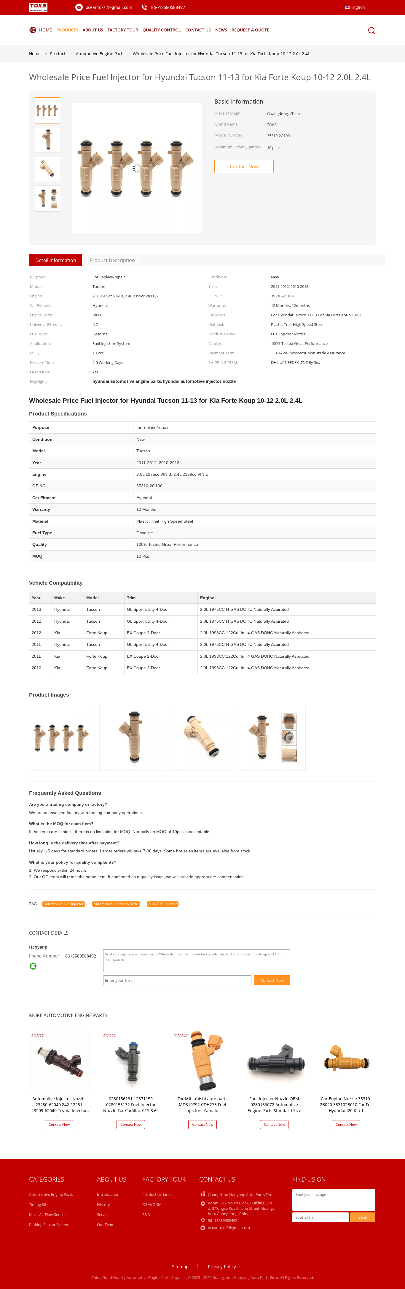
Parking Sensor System (49, 1224)
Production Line (156, 1194)
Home (45, 30)
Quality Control (162, 30)
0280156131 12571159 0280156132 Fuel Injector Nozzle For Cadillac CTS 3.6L (131, 1104)
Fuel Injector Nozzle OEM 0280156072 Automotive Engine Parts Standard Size (274, 1104)
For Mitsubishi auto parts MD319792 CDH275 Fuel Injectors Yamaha (203, 1104)
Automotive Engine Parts (51, 1194)
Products (67, 30)
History (103, 1204)
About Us (93, 30)
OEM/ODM (152, 1204)
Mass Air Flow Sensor (47, 1214)
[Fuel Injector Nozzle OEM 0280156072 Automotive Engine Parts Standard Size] (275, 1061)
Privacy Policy (222, 1266)
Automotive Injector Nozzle (116, 903)
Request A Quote (250, 30)
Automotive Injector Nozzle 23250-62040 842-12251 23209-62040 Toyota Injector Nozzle (59, 1107)
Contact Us (198, 30)
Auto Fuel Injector (162, 903)
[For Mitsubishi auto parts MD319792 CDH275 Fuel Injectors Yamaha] (204, 1061)
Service (103, 1214)
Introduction (108, 1194)
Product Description (112, 260)
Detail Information (55, 260)
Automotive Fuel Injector (64, 903)
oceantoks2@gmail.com (109, 7)
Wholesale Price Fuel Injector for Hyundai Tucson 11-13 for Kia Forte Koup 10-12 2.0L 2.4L (221, 53)
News (221, 30)
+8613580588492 (79, 956)
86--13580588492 (168, 8)
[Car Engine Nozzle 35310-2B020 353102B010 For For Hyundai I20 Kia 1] (347, 1061)
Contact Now (244, 166)
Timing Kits (38, 1204)
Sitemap (180, 1266)
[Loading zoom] (137, 168)
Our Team (105, 1224)
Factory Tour (123, 30)
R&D (146, 1214)
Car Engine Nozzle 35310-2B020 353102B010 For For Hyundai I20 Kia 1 (346, 1104)
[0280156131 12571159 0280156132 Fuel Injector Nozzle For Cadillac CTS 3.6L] (132, 1061)
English (357, 7)
